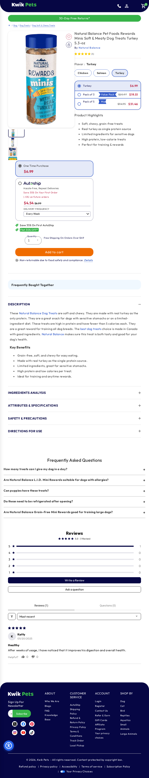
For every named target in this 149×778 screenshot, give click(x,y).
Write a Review (74, 580)
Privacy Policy (78, 727)
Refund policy (27, 766)
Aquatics (125, 720)
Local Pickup (77, 745)
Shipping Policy (75, 711)
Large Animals (128, 733)
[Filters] (12, 616)
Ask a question (74, 589)
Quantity (31, 236)
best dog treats (90, 329)
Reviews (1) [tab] (41, 605)
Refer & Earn (102, 715)
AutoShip (75, 704)
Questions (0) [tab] (108, 605)
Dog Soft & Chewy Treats (43, 25)
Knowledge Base (51, 717)
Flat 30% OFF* (29, 229)
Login (98, 701)
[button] (39, 6)
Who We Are (52, 701)
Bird (122, 710)
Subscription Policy (118, 766)
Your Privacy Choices (79, 771)
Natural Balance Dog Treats (38, 313)
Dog (15, 25)
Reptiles (125, 715)
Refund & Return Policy (77, 720)
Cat (122, 705)
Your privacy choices (102, 735)
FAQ (47, 710)
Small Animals (125, 726)
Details (88, 260)
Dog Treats (25, 25)
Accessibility (69, 766)
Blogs (48, 705)
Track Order (77, 740)
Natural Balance (53, 334)
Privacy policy (48, 766)
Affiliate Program (100, 726)
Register (100, 705)
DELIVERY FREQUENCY (36, 209)
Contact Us (101, 710)
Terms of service (91, 766)
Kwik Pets (43, 759)
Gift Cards (101, 720)
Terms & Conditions (76, 733)
